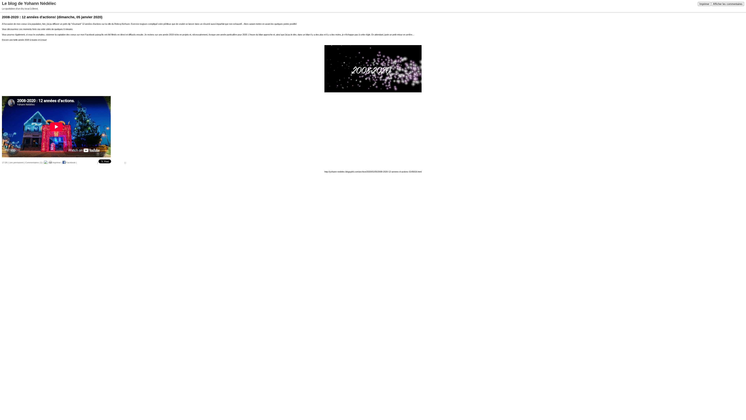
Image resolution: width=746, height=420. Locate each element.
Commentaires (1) (33, 162)
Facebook (70, 162)
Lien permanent (16, 162)
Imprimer (704, 4)
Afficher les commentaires (728, 4)
